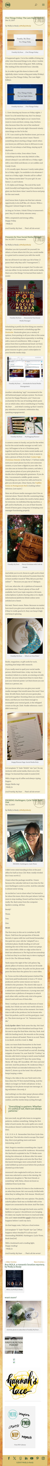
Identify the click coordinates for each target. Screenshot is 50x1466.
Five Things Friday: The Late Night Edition (24, 18)
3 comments (21, 239)
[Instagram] (43, 1458)
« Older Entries (11, 1262)
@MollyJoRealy (25, 26)
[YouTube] (31, 1458)
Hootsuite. (9, 332)
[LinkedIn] (26, 1458)
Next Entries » (39, 1262)
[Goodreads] (20, 1458)
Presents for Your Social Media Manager (23, 237)
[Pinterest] (37, 1458)
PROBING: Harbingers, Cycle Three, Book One (23, 801)
